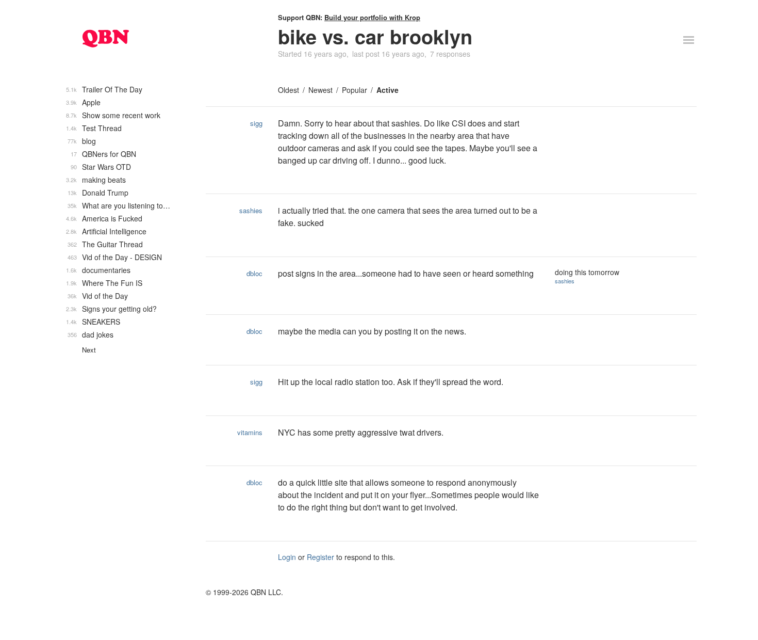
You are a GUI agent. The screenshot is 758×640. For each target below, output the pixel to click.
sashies (250, 210)
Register (320, 557)
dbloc (254, 273)
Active (387, 90)
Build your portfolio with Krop (372, 17)
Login (287, 557)
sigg (256, 123)
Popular (354, 90)
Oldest (288, 90)
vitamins (249, 432)
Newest (320, 90)
